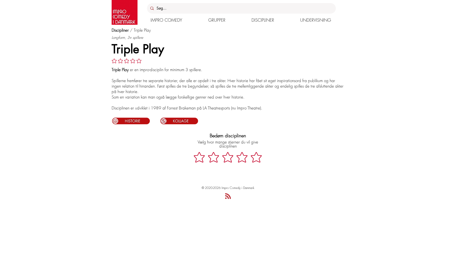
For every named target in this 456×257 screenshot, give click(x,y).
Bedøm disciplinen (228, 135)
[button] (166, 20)
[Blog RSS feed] (228, 196)
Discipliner (120, 30)
